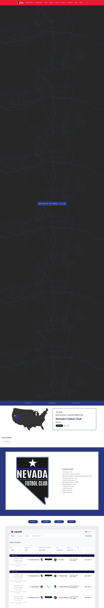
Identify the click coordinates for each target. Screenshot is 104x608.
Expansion (70, 2)
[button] (29, 2)
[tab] (33, 521)
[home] (20, 3)
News (76, 2)
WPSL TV (81, 3)
